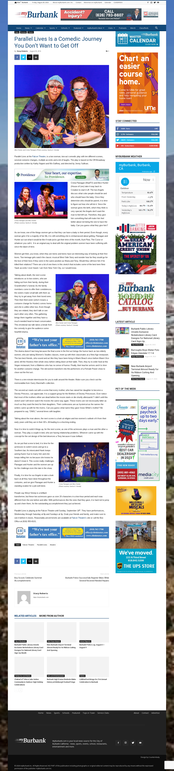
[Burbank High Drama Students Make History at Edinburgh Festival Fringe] (62, 667)
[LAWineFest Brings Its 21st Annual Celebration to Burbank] (94, 667)
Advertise (155, 713)
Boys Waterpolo (137, 371)
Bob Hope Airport (54, 641)
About (136, 713)
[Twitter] (154, 2)
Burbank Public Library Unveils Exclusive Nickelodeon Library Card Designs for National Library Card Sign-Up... (145, 349)
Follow (154, 126)
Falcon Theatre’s (79, 518)
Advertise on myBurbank (93, 2)
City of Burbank (20, 641)
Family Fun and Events (22, 676)
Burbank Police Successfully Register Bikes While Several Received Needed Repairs (87, 579)
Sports (52, 28)
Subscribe (153, 138)
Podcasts (123, 28)
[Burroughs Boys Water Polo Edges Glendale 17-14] (122, 367)
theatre (53, 545)
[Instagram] (151, 2)
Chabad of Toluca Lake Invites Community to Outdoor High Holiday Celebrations (28, 682)
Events (82, 676)
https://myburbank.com (41, 597)
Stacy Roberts (22, 51)
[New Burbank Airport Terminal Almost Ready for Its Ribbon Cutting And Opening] (62, 632)
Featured (77, 28)
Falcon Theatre (39, 156)
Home (18, 28)
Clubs (110, 28)
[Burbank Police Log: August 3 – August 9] (94, 632)
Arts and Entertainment (56, 676)
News (27, 28)
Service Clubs (103, 713)
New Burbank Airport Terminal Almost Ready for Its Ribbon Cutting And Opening (61, 647)
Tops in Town (89, 713)
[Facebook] (147, 2)
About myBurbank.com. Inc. (63, 2)
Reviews (23, 32)
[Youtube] (158, 2)
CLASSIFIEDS (118, 2)
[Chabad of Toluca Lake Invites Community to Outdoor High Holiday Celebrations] (29, 667)
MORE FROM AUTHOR (51, 615)
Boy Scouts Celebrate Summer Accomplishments (28, 579)
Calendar (108, 2)
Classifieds (143, 28)
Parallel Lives (42, 545)
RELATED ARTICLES (25, 615)
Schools (64, 28)
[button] (156, 28)
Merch (133, 28)
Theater (30, 32)
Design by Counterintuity (150, 757)
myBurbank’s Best (94, 28)
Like (156, 121)
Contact (78, 2)
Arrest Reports (85, 641)
